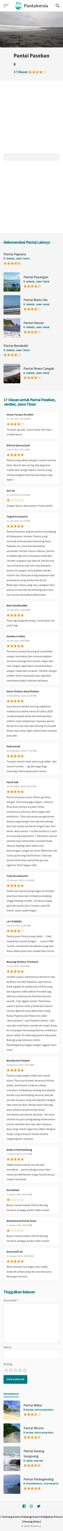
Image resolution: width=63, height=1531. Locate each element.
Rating (8, 1364)
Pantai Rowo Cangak (38, 368)
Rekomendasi (11, 1393)
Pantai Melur (32, 1405)
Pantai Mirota (33, 1428)
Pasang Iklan (31, 1521)
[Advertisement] (31, 118)
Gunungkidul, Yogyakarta (42, 1483)
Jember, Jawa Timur (18, 258)
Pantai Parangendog (38, 1479)
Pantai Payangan (35, 277)
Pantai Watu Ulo (35, 299)
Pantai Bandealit (16, 345)
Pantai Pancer (33, 322)
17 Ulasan (21, 72)
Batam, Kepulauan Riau (39, 1409)
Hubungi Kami (30, 1516)
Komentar (11, 1300)
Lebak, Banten (34, 1460)
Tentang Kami (11, 1516)
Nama (7, 1347)
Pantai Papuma (15, 254)
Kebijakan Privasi (51, 1516)
